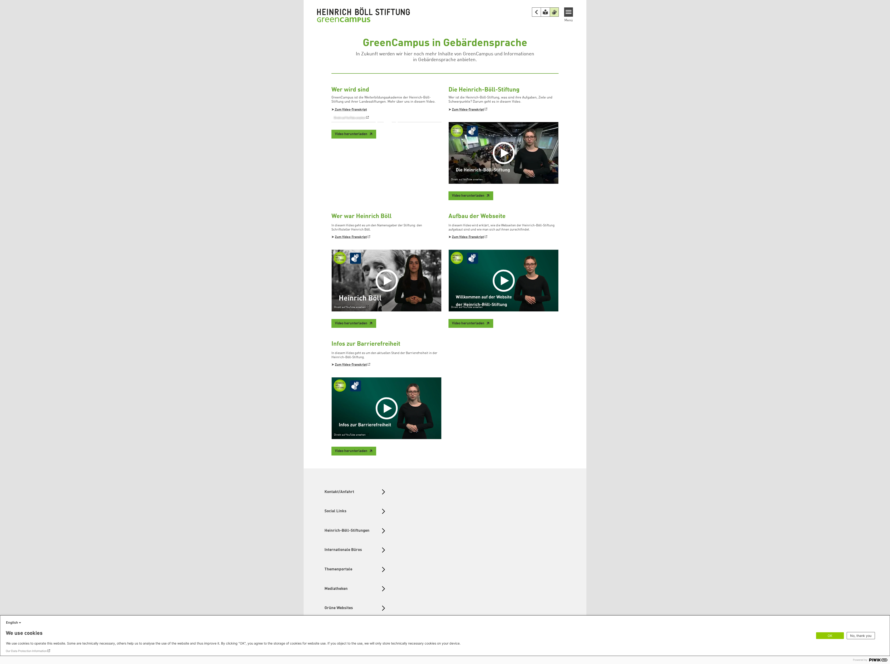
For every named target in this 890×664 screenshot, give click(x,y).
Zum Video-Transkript (350, 109)
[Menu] (568, 12)
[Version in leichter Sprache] (545, 12)
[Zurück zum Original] (536, 12)
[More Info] (429, 107)
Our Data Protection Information (26, 651)
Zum (455, 237)
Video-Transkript (471, 237)
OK (830, 636)
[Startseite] (363, 14)
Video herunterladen (351, 134)
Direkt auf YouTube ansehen (350, 118)
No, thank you (860, 636)
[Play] (388, 122)
